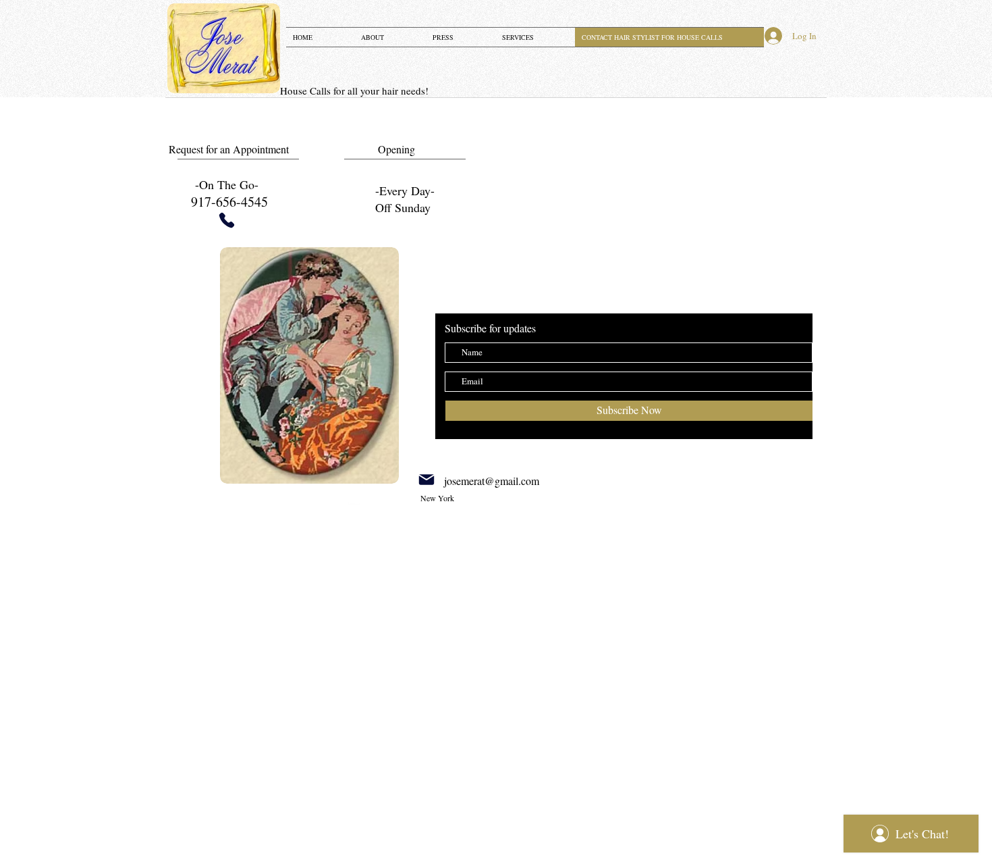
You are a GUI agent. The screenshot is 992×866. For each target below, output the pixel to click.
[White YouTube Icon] (354, 508)
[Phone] (227, 220)
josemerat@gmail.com (491, 481)
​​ (354, 90)
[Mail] (426, 479)
